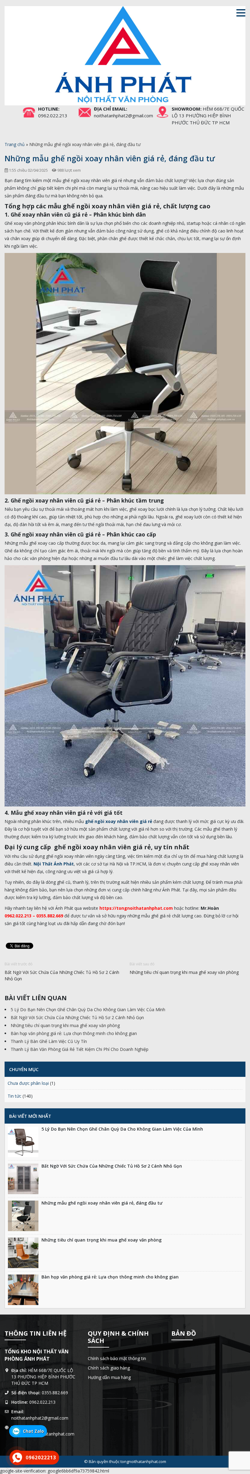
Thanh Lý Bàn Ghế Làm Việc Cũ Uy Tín (49, 1041)
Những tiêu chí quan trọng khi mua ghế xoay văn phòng (184, 972)
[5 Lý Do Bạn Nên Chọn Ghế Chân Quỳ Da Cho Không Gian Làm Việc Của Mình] (23, 1142)
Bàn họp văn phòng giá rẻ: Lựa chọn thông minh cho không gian (74, 1033)
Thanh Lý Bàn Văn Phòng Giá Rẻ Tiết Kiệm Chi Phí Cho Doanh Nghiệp (79, 1049)
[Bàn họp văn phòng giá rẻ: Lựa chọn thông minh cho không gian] (23, 1290)
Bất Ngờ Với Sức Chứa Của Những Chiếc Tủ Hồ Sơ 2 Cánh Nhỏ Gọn (62, 975)
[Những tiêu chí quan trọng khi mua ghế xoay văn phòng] (23, 1253)
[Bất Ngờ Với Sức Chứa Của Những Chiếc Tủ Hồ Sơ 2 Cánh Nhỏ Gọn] (23, 1179)
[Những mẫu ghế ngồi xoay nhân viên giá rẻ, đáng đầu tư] (23, 1216)
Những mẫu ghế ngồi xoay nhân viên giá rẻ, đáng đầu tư (101, 1203)
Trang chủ (15, 144)
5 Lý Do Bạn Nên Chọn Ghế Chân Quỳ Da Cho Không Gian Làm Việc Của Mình (88, 1009)
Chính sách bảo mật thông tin (117, 1358)
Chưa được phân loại (28, 1083)
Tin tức (14, 1096)
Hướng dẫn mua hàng (109, 1377)
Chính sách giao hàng (109, 1368)
